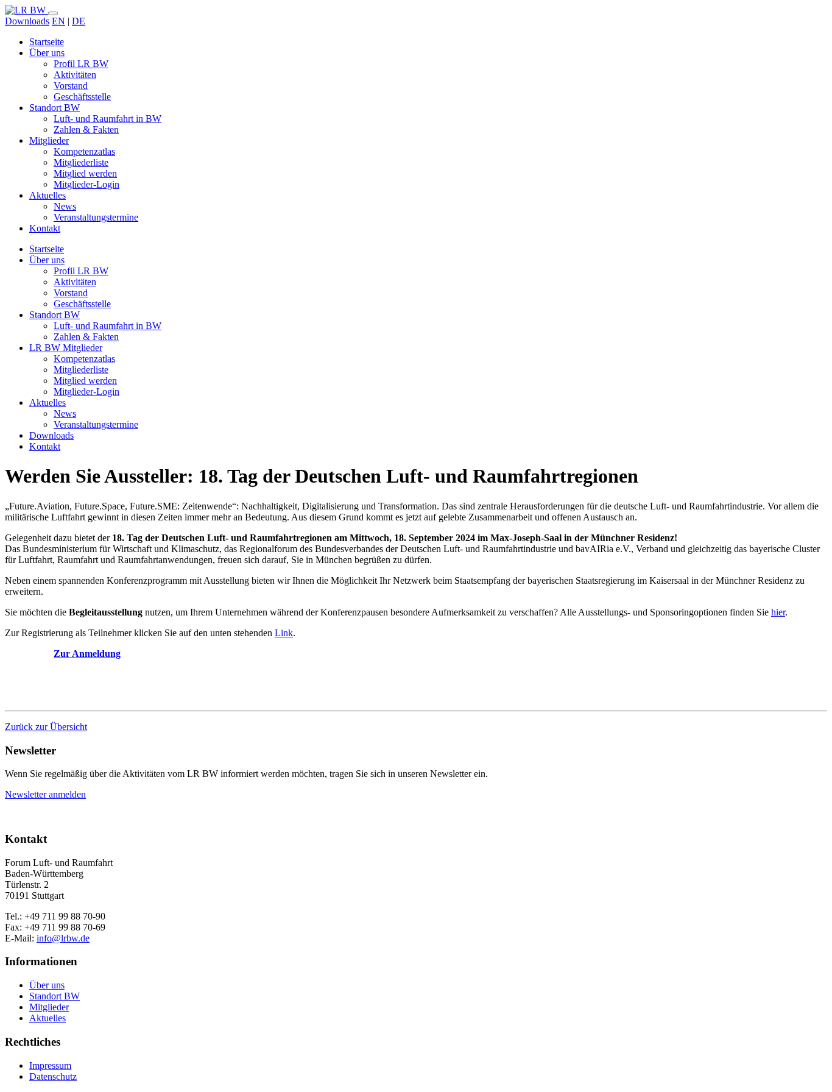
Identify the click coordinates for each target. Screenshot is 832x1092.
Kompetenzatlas (84, 151)
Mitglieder (49, 140)
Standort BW (54, 107)
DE (78, 21)
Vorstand (71, 85)
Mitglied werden (85, 173)
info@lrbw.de (63, 938)
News (65, 206)
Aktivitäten (75, 74)
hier (778, 612)
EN (58, 21)
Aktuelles (47, 195)
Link (284, 633)
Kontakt (44, 228)
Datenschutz (53, 1076)
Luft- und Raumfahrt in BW (107, 118)
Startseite (46, 42)
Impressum (50, 1065)
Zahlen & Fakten (86, 129)
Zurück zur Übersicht (46, 727)
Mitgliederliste (81, 162)
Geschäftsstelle (82, 96)
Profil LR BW (81, 63)
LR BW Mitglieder (65, 347)
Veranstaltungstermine (96, 217)
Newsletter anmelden (45, 794)
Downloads (27, 21)
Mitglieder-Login (86, 184)
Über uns (47, 53)
